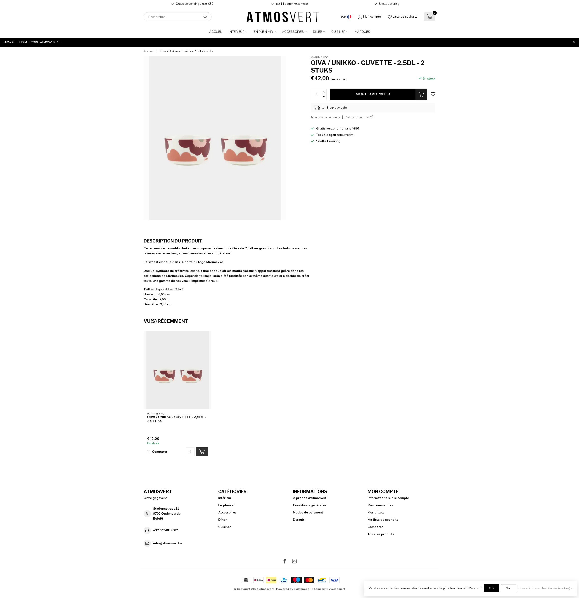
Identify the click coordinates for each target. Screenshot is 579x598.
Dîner (317, 32)
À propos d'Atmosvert (309, 498)
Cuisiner (338, 32)
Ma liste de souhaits (383, 520)
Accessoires (293, 32)
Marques (362, 32)
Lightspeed (301, 589)
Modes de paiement (308, 512)
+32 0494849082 (165, 530)
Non (509, 588)
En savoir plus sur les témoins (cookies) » (545, 588)
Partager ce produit (357, 117)
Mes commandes (380, 505)
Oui (491, 588)
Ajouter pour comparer (325, 117)
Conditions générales (309, 505)
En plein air (263, 32)
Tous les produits (381, 534)
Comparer (159, 451)
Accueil (215, 32)
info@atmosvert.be (167, 543)
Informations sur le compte (388, 498)
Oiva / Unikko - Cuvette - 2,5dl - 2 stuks (187, 51)
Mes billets (376, 512)
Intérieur (236, 32)
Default (298, 520)
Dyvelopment (335, 589)
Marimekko (319, 57)
